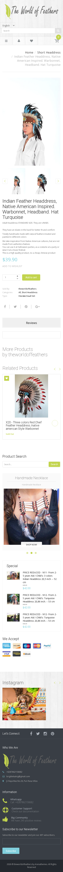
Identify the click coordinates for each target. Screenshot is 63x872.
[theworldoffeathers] (31, 10)
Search (54, 464)
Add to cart (31, 277)
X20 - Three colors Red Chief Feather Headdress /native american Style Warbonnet (24, 426)
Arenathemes (41, 864)
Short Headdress (49, 52)
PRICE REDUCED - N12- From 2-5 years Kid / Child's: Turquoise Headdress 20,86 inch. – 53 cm (40, 598)
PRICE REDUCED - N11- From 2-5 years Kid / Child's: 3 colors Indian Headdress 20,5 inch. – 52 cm (40, 577)
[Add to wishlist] (6, 378)
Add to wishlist (12, 266)
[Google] (37, 307)
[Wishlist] (31, 41)
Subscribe (11, 851)
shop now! (31, 544)
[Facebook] (4, 307)
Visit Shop (32, 703)
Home (29, 52)
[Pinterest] (52, 733)
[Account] (19, 41)
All (20, 292)
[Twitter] (15, 307)
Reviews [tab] (31, 323)
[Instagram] (45, 733)
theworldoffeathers (27, 288)
